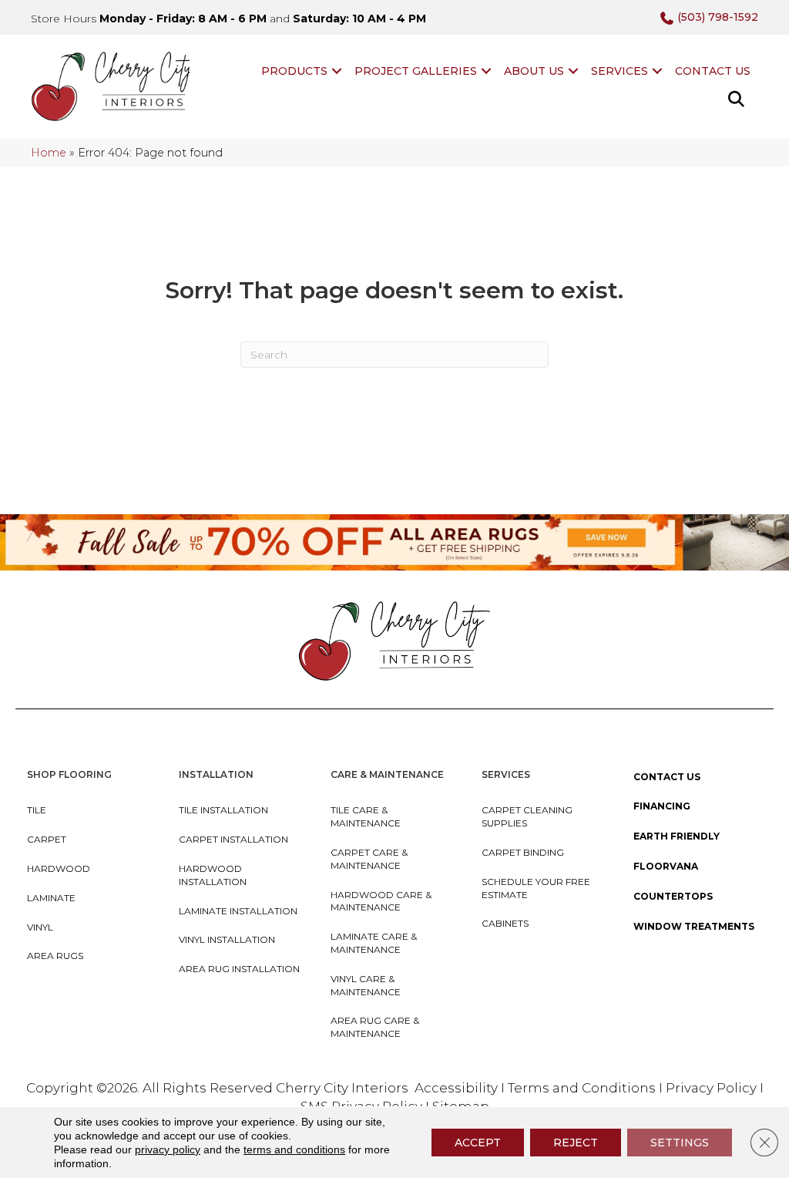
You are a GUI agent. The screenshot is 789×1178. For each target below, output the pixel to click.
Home (48, 153)
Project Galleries (415, 71)
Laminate (51, 898)
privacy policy (167, 1149)
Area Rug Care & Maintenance (375, 1027)
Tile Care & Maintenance (366, 816)
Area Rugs (55, 955)
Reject (575, 1142)
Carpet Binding (523, 852)
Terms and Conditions (582, 1088)
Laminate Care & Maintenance (374, 943)
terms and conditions (294, 1149)
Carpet (46, 839)
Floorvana (665, 866)
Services (619, 71)
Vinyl (40, 927)
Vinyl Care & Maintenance (366, 985)
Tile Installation (223, 810)
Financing (661, 806)
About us (534, 71)
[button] (336, 71)
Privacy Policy (713, 1088)
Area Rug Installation (239, 968)
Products (294, 71)
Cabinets (505, 923)
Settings (679, 1142)
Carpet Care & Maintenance (369, 858)
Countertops (673, 896)
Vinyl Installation (227, 939)
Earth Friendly (676, 836)
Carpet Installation (233, 839)
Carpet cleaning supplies (527, 816)
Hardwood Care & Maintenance (381, 901)
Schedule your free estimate (536, 888)
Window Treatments (693, 926)
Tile (36, 810)
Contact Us (712, 71)
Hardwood (58, 868)
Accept (478, 1142)
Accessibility (456, 1088)
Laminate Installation (238, 911)
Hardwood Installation (213, 875)
